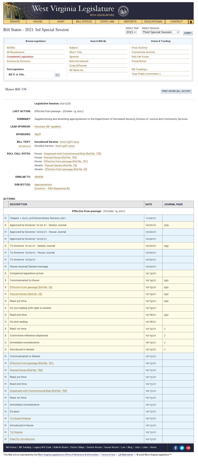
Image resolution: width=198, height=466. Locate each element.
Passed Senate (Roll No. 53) (61, 165)
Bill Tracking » (140, 69)
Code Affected (78, 65)
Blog (130, 447)
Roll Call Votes (140, 56)
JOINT (61, 21)
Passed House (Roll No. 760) (60, 157)
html (63, 141)
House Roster (111, 447)
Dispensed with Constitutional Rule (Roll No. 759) (72, 153)
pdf (70, 141)
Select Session (150, 28)
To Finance (16, 432)
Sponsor (74, 56)
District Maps (77, 447)
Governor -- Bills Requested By (52, 188)
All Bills (11, 47)
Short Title (75, 52)
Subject (73, 47)
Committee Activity (143, 52)
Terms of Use (108, 454)
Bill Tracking (25, 447)
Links (145, 447)
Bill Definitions (25, 146)
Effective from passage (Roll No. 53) (66, 169)
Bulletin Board (61, 447)
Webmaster (127, 454)
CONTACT (176, 21)
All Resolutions (15, 52)
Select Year (132, 28)
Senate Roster (94, 447)
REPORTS (130, 21)
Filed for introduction (22, 439)
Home (153, 447)
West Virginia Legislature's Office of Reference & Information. (68, 454)
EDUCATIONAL (153, 21)
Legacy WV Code (42, 447)
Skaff (37, 134)
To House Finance (20, 418)
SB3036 (38, 176)
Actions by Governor (18, 61)
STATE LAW (107, 21)
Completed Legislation (20, 56)
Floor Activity (139, 47)
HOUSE (37, 21)
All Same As (76, 70)
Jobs (137, 447)
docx (76, 141)
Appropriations (43, 184)
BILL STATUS (84, 21)
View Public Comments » (146, 73)
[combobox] (31, 74)
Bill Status (11, 447)
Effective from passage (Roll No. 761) (66, 161)
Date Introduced (78, 61)
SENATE (15, 21)
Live (123, 447)
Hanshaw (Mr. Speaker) (47, 126)
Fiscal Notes (139, 61)
